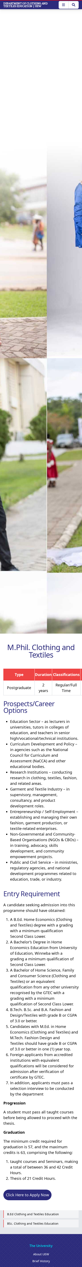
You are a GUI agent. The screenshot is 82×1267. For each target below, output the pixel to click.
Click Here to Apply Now (27, 1194)
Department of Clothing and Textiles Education (25, 5)
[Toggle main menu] (63, 5)
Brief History (41, 1261)
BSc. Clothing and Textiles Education (32, 1223)
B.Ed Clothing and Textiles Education (33, 1214)
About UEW (41, 1254)
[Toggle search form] (73, 5)
